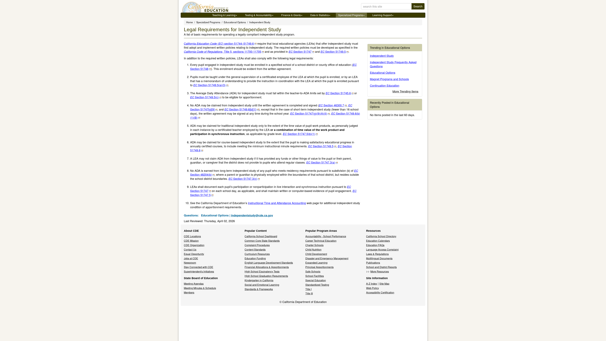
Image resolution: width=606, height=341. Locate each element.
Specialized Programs (350, 15)
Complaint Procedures (257, 245)
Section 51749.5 (333, 51)
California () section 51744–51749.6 (219, 43)
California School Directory (381, 236)
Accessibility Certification (380, 292)
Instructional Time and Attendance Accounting (277, 203)
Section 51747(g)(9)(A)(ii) (308, 113)
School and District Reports (381, 267)
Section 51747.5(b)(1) (299, 134)
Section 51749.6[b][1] (240, 109)
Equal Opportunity (194, 254)
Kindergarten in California (259, 280)
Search (417, 6)
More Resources (379, 271)
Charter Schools (314, 245)
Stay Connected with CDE (198, 267)
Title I (308, 289)
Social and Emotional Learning (262, 285)
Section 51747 (300, 51)
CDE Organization (194, 245)
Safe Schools (312, 271)
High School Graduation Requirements (266, 276)
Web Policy (372, 288)
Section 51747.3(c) (243, 178)
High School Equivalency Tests (262, 271)
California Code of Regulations (203, 52)
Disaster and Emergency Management (326, 258)
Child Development (316, 254)
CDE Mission (191, 240)
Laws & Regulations (377, 254)
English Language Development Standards (269, 262)
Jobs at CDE (191, 258)
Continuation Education (384, 85)
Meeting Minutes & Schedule (200, 288)
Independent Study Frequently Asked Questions (393, 64)
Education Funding (255, 258)
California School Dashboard (261, 236)
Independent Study (259, 22)
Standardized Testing (317, 285)
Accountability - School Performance (325, 236)
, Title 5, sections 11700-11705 (241, 51)
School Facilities (314, 276)
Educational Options (235, 22)
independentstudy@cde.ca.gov (252, 215)
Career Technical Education (320, 240)
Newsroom (190, 262)
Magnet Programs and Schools (389, 79)
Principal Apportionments (319, 267)
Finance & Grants (291, 15)
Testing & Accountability (258, 15)
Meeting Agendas (194, 283)
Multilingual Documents (379, 258)
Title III (309, 293)
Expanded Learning (316, 262)
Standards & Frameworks (259, 289)
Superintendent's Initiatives (199, 271)
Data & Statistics (319, 15)
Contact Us (190, 249)
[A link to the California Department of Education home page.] (204, 7)
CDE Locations (192, 236)
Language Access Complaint (382, 249)
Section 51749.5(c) (204, 97)
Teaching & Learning (223, 15)
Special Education (315, 280)
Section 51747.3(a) (320, 162)
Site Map (384, 283)
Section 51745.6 (338, 93)
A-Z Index (371, 283)
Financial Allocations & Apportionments (267, 267)
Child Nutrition (313, 249)
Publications (373, 262)
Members (189, 292)
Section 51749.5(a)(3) (209, 85)
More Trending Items (405, 91)
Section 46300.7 (331, 105)
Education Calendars (378, 240)
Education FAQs (375, 245)
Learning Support (382, 15)
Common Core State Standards (262, 240)
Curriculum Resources (257, 254)
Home (189, 22)
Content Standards (255, 249)
